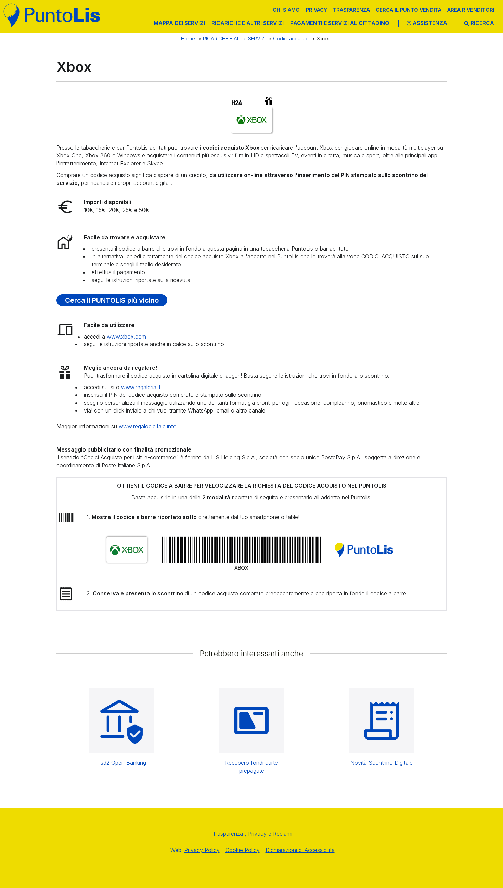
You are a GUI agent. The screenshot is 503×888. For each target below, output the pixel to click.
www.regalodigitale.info (148, 426)
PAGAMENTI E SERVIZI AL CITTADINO (339, 23)
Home (188, 38)
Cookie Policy (242, 850)
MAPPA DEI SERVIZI (179, 23)
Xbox (323, 38)
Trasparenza (351, 10)
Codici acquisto (291, 38)
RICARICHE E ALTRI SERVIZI (247, 23)
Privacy (316, 10)
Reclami (282, 833)
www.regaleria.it (140, 387)
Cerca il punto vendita (408, 10)
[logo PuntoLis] (52, 15)
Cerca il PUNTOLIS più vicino (112, 300)
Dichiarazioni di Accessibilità (300, 850)
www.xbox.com (126, 336)
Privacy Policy (202, 850)
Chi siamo (286, 10)
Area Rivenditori (470, 10)
